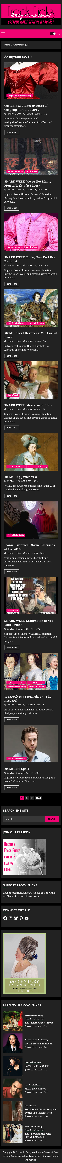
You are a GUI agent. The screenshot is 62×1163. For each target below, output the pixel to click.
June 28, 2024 (32, 553)
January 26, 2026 (34, 190)
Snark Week (31, 171)
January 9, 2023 (25, 773)
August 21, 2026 (34, 1116)
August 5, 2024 (25, 481)
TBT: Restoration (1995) (39, 1022)
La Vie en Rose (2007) (37, 1066)
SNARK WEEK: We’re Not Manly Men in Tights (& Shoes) (27, 183)
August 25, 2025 (33, 341)
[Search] (59, 33)
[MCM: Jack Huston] (12, 1088)
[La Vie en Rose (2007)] (12, 1066)
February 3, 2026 (34, 114)
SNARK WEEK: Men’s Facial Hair (28, 405)
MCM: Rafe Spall (16, 769)
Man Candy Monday (16, 323)
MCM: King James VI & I (22, 477)
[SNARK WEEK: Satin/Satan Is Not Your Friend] (31, 595)
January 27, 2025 (33, 409)
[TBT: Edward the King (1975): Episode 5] (12, 1133)
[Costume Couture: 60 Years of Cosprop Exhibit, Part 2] (31, 80)
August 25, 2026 (34, 1070)
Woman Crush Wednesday (36, 1040)
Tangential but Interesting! (19, 95)
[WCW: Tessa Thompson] (12, 1043)
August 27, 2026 (34, 1026)
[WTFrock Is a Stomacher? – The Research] (31, 671)
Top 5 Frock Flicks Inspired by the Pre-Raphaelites (41, 1111)
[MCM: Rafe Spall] (31, 743)
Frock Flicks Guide (16, 535)
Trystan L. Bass (14, 114)
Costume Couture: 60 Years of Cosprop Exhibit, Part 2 (26, 108)
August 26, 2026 (35, 1047)
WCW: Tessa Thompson (38, 1043)
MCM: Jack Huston (35, 1088)
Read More (12, 132)
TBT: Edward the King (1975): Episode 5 (38, 1135)
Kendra (10, 481)
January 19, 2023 (33, 705)
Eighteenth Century (16, 683)
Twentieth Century (33, 1062)
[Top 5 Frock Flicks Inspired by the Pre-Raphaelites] (12, 1111)
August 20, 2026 (34, 1141)
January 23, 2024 (26, 629)
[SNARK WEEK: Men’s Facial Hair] (31, 380)
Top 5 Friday (30, 1106)
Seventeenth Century (37, 467)
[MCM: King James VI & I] (31, 452)
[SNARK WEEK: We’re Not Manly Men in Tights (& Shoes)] (31, 156)
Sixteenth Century (15, 171)
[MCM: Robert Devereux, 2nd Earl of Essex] (31, 308)
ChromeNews (49, 1156)
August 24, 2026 (34, 1092)
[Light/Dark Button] (53, 33)
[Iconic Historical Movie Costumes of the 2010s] (31, 520)
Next (38, 798)
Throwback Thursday (34, 1019)
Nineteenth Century (33, 1126)
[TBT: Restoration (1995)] (12, 1021)
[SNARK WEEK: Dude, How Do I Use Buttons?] (31, 232)
